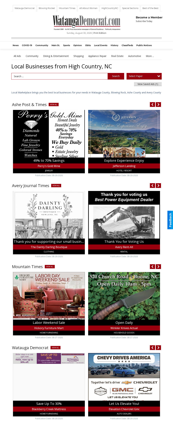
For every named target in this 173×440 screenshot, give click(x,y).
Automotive (134, 56)
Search (116, 76)
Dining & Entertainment (56, 56)
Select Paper (136, 76)
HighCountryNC (110, 8)
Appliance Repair (97, 56)
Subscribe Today (144, 21)
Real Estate (117, 56)
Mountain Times (67, 8)
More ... (150, 56)
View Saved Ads (148, 84)
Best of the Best (150, 8)
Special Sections (130, 8)
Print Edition (99, 33)
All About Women (88, 8)
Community (32, 56)
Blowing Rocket (47, 8)
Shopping (78, 56)
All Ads (17, 56)
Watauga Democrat (25, 8)
